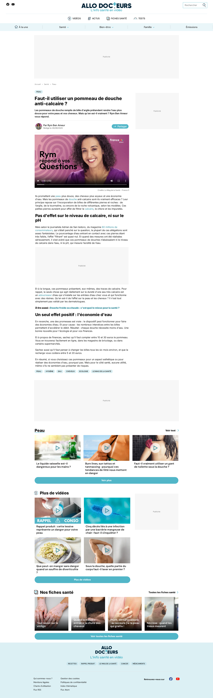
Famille (148, 27)
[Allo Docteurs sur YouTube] (13, 4)
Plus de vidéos (54, 493)
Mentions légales (41, 682)
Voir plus (106, 480)
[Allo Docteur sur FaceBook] (7, 4)
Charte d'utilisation (42, 686)
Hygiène (49, 371)
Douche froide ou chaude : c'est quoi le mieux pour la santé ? (85, 307)
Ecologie (83, 371)
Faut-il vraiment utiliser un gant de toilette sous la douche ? (154, 465)
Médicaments (139, 664)
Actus (96, 18)
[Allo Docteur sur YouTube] (178, 679)
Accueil (38, 84)
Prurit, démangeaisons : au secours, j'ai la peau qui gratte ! (124, 623)
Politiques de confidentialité (74, 682)
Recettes (72, 664)
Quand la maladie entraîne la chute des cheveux (87, 623)
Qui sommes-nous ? (42, 678)
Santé (62, 27)
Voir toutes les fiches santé (106, 636)
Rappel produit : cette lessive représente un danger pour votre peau (57, 530)
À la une (23, 27)
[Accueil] (106, 652)
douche (73, 199)
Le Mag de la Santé (102, 371)
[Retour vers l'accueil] (106, 6)
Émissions (191, 27)
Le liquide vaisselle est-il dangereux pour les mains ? (53, 465)
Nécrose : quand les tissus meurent (159, 624)
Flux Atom (65, 689)
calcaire (89, 208)
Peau (54, 84)
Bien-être (105, 27)
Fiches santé (119, 18)
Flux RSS (37, 689)
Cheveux (70, 371)
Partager (122, 126)
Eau (60, 371)
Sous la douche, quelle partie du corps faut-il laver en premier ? (106, 567)
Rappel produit (88, 664)
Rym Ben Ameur (56, 125)
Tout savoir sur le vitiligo (47, 624)
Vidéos (76, 18)
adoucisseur (45, 295)
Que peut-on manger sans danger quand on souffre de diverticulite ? (57, 569)
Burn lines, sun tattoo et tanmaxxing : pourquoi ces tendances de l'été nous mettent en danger (106, 468)
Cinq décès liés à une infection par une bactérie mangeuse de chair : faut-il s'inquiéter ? (105, 530)
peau (58, 196)
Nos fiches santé (56, 592)
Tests (141, 18)
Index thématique (69, 686)
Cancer (124, 664)
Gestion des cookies (70, 678)
